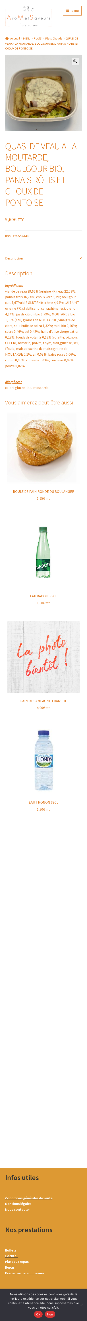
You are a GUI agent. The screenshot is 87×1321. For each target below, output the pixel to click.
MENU (27, 38)
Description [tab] (14, 258)
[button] (75, 61)
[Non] (81, 1305)
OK (38, 1314)
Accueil (15, 38)
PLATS (38, 38)
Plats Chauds (53, 38)
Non (50, 1314)
